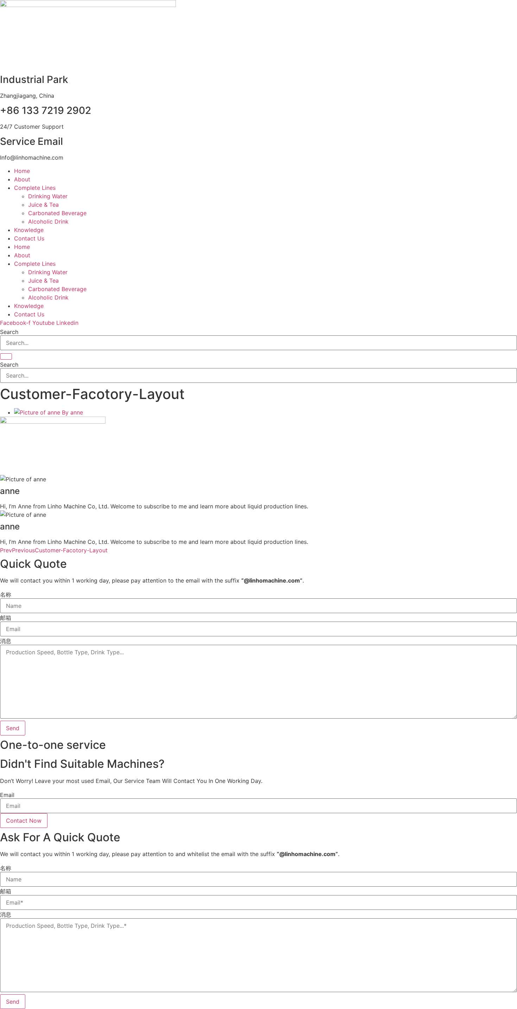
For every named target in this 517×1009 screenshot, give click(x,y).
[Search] (6, 356)
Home (22, 170)
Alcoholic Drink (48, 221)
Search (9, 332)
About (22, 179)
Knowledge (29, 229)
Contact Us (29, 238)
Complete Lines (35, 187)
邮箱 (5, 618)
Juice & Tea (43, 204)
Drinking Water (48, 196)
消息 (5, 641)
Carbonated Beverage (57, 213)
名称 (5, 594)
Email (7, 795)
